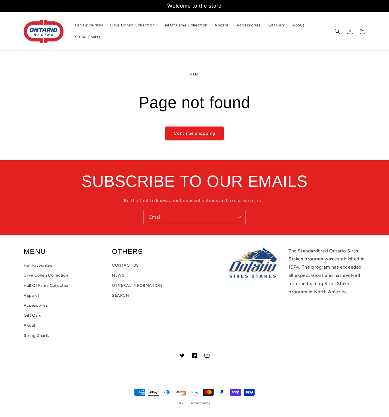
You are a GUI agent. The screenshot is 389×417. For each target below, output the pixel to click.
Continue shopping (194, 133)
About (30, 325)
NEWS (118, 275)
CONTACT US (125, 265)
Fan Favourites (38, 265)
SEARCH (120, 295)
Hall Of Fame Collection (47, 285)
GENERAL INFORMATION (137, 285)
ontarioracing (200, 403)
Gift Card (32, 315)
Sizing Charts (37, 335)
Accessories (36, 305)
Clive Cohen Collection (46, 275)
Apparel (31, 295)
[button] (337, 31)
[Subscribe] (239, 217)
